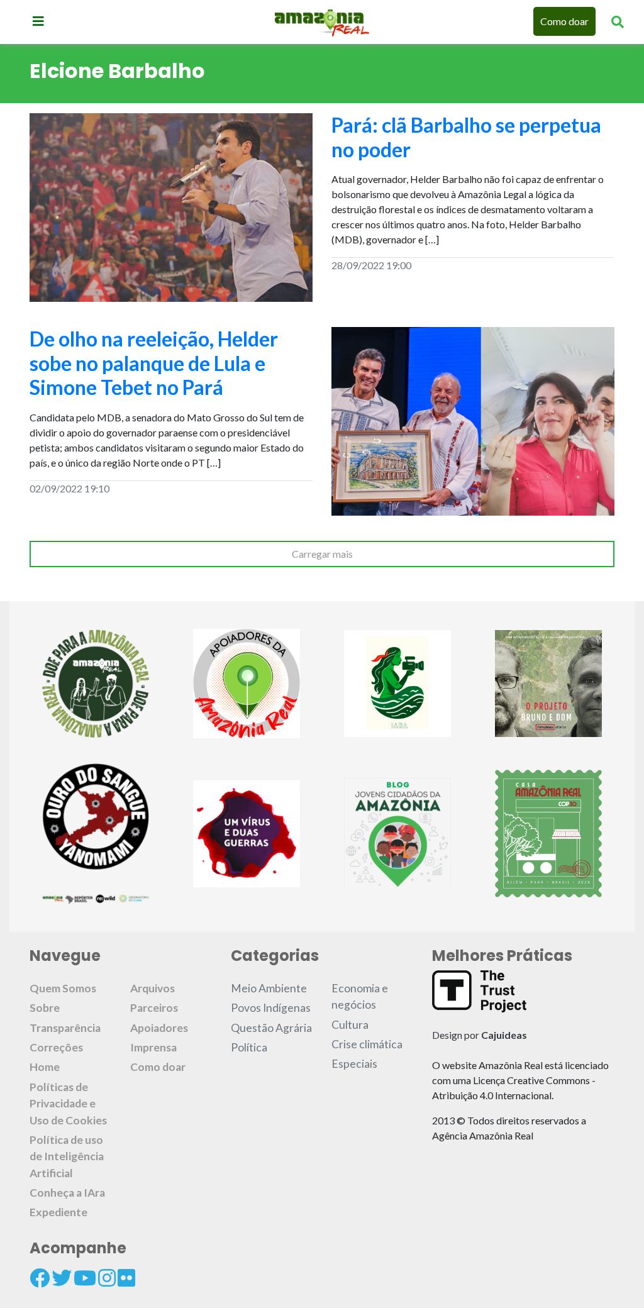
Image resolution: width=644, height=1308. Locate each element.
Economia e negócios (359, 996)
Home (45, 1066)
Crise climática (366, 1044)
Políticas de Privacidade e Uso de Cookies (68, 1103)
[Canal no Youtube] (85, 1278)
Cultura (350, 1024)
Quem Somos (63, 988)
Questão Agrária (271, 1027)
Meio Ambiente (269, 988)
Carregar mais (322, 554)
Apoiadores (159, 1027)
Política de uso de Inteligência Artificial (67, 1156)
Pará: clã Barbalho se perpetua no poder (466, 137)
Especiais (354, 1063)
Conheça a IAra (67, 1192)
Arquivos (152, 988)
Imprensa (153, 1047)
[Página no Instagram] (107, 1278)
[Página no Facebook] (40, 1278)
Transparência (65, 1027)
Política (249, 1047)
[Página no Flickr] (126, 1278)
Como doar (564, 21)
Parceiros (154, 1007)
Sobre (45, 1007)
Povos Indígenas (271, 1007)
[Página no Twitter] (62, 1278)
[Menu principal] (38, 20)
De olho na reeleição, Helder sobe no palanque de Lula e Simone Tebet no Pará (154, 362)
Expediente (58, 1212)
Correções (56, 1047)
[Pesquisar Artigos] (617, 21)
